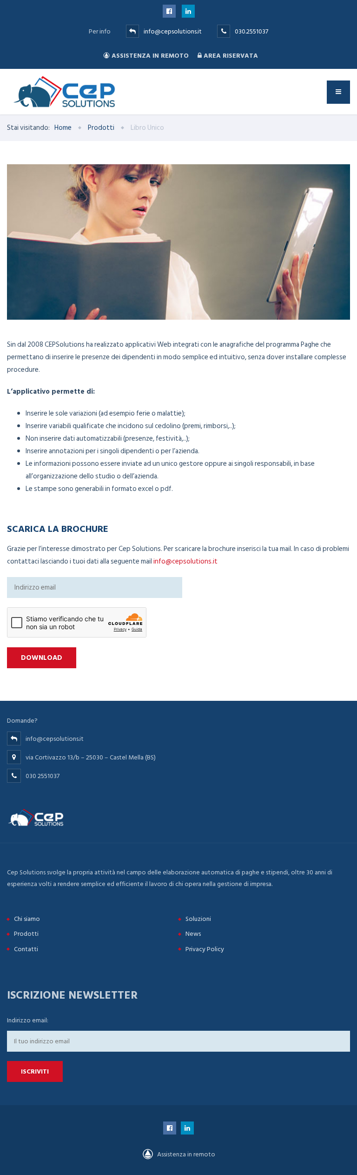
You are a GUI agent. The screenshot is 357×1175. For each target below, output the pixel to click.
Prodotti (26, 933)
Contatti (26, 949)
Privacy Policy (204, 949)
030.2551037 (251, 31)
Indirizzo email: (27, 1020)
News (193, 933)
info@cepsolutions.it (173, 31)
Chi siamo (27, 918)
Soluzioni (198, 918)
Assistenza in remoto (150, 55)
